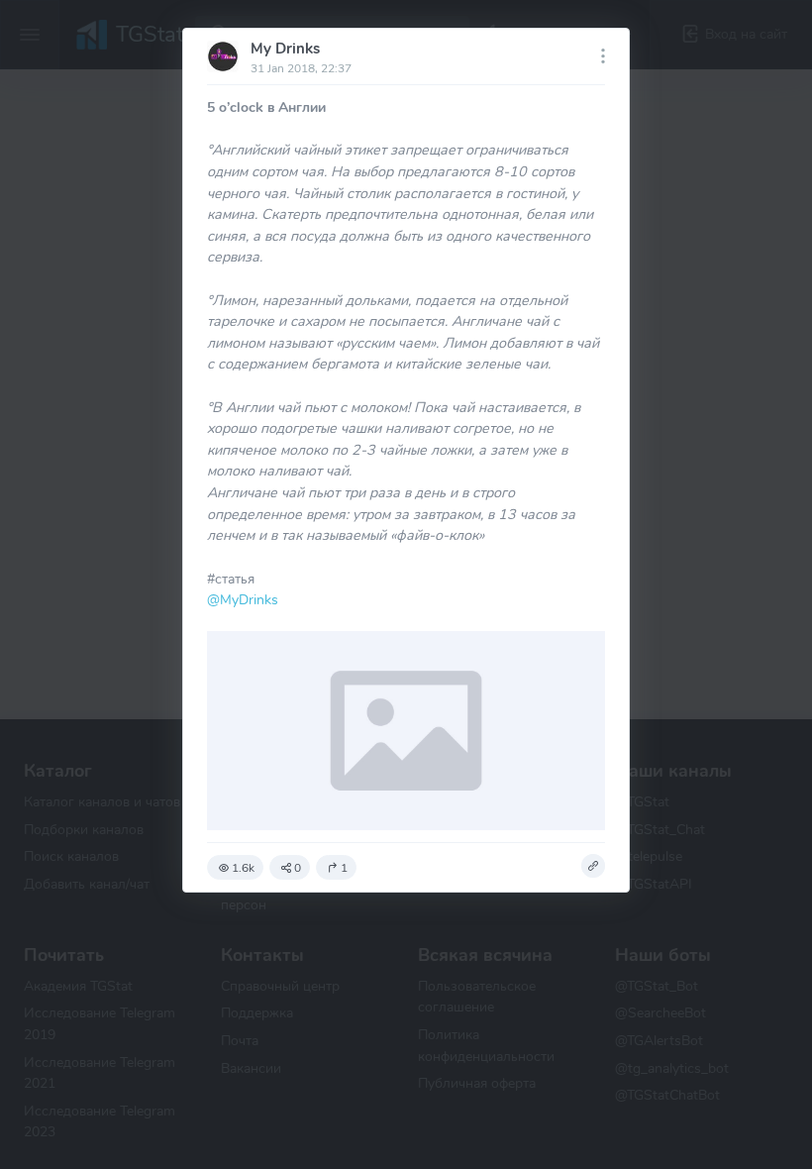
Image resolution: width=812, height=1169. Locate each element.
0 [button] (297, 868)
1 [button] (344, 868)
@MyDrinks (242, 599)
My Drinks (285, 48)
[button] (593, 866)
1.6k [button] (243, 868)
